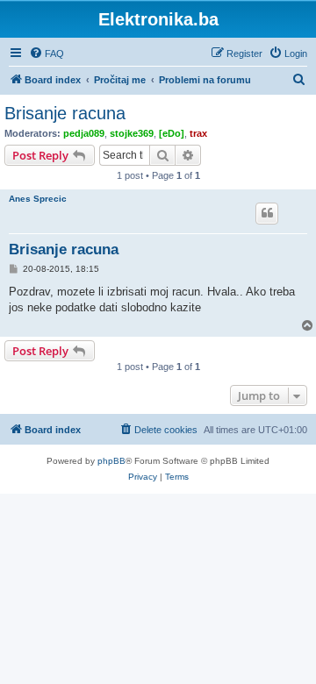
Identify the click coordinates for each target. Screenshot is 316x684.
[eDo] (171, 133)
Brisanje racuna (65, 113)
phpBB (111, 461)
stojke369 (132, 133)
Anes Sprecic (38, 198)
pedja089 (83, 133)
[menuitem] (46, 53)
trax (198, 133)
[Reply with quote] (266, 213)
